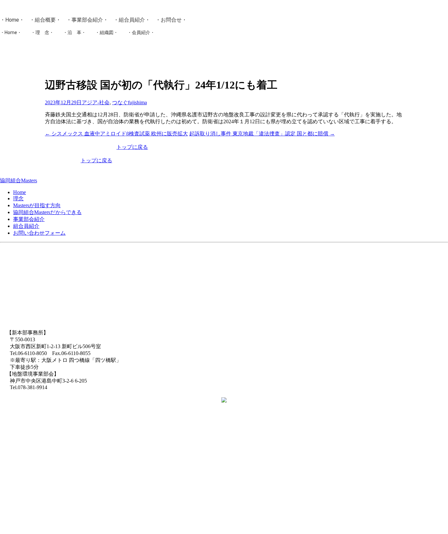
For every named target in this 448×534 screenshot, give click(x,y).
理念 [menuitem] (18, 198)
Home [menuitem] (19, 192)
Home (12, 20)
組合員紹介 (132, 20)
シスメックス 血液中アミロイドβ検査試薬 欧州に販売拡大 (116, 133)
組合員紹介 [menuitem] (26, 226)
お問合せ (171, 20)
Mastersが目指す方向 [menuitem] (37, 205)
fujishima (137, 102)
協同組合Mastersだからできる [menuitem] (47, 212)
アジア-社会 (96, 102)
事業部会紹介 (87, 20)
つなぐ (120, 102)
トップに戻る (132, 147)
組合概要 (45, 20)
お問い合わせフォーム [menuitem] (39, 233)
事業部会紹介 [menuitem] (29, 219)
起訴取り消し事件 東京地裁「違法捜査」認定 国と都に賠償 (262, 133)
